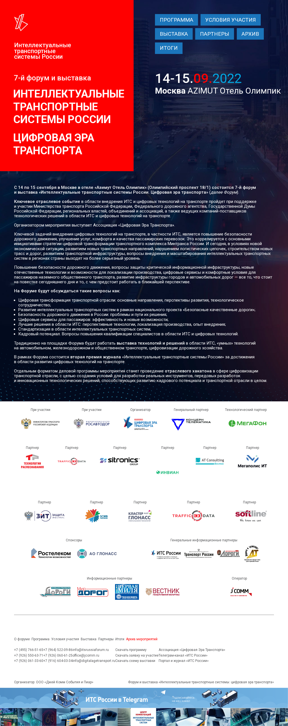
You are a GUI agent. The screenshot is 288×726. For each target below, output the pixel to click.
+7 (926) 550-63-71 (28, 655)
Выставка (174, 34)
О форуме (22, 639)
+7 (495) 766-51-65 (28, 650)
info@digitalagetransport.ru (94, 661)
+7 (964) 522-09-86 (58, 650)
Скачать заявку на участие (137, 655)
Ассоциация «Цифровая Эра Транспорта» (192, 650)
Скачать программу (131, 650)
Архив (250, 34)
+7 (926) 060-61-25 (58, 655)
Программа (176, 20)
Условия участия (230, 20)
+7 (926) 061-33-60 (28, 661)
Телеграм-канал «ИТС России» (183, 655)
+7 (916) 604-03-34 (58, 661)
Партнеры (214, 34)
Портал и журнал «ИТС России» (184, 661)
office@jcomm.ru (86, 655)
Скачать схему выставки (135, 661)
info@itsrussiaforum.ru (91, 650)
